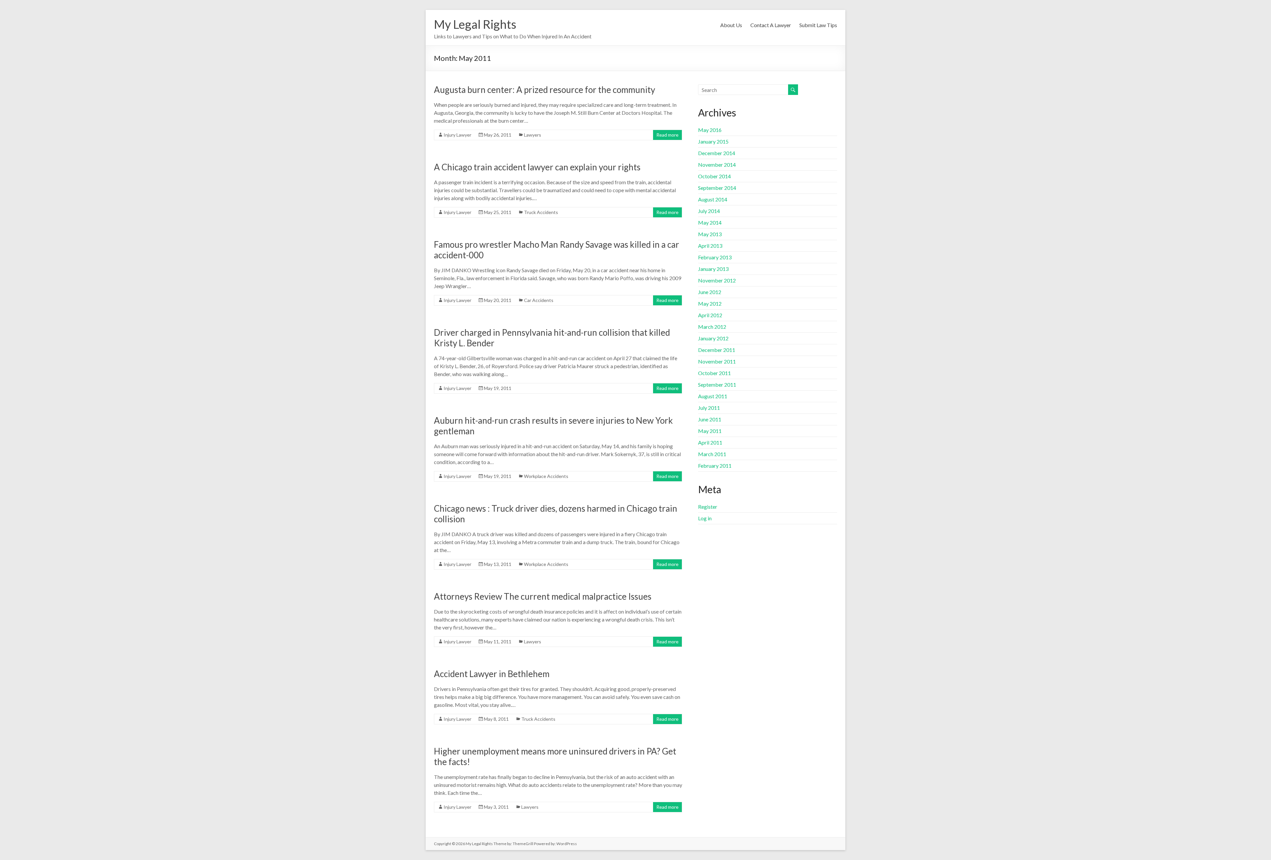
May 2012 (710, 303)
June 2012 (709, 292)
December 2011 (716, 350)
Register (707, 506)
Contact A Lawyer (770, 25)
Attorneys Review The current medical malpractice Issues (542, 596)
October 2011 (714, 373)
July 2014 (709, 211)
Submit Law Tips (818, 25)
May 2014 (710, 222)
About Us (731, 25)
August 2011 (712, 396)
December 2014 (716, 153)
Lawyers (532, 135)
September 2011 (717, 384)
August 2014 (712, 199)
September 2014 (717, 188)
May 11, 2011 (497, 641)
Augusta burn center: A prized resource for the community (544, 89)
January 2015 (713, 141)
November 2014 (717, 164)
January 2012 (713, 338)
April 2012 (710, 315)
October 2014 (714, 176)
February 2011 (714, 465)
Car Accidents (538, 300)
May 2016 (710, 130)
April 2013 (710, 245)
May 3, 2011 (496, 807)
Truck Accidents (541, 212)
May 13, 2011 (497, 564)
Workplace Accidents (546, 476)
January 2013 (713, 269)
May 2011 (710, 431)
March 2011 (712, 454)
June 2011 (709, 419)
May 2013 (710, 234)
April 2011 (710, 442)
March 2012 (712, 326)
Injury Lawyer (457, 135)
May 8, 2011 (496, 719)
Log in (705, 518)
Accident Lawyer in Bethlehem (491, 673)
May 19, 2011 (497, 388)
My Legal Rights (475, 24)
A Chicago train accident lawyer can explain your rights (537, 167)
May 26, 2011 (497, 135)
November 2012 (717, 280)
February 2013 (714, 257)
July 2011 (709, 408)
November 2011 (717, 361)
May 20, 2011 (497, 300)
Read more (667, 135)
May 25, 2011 (497, 212)
